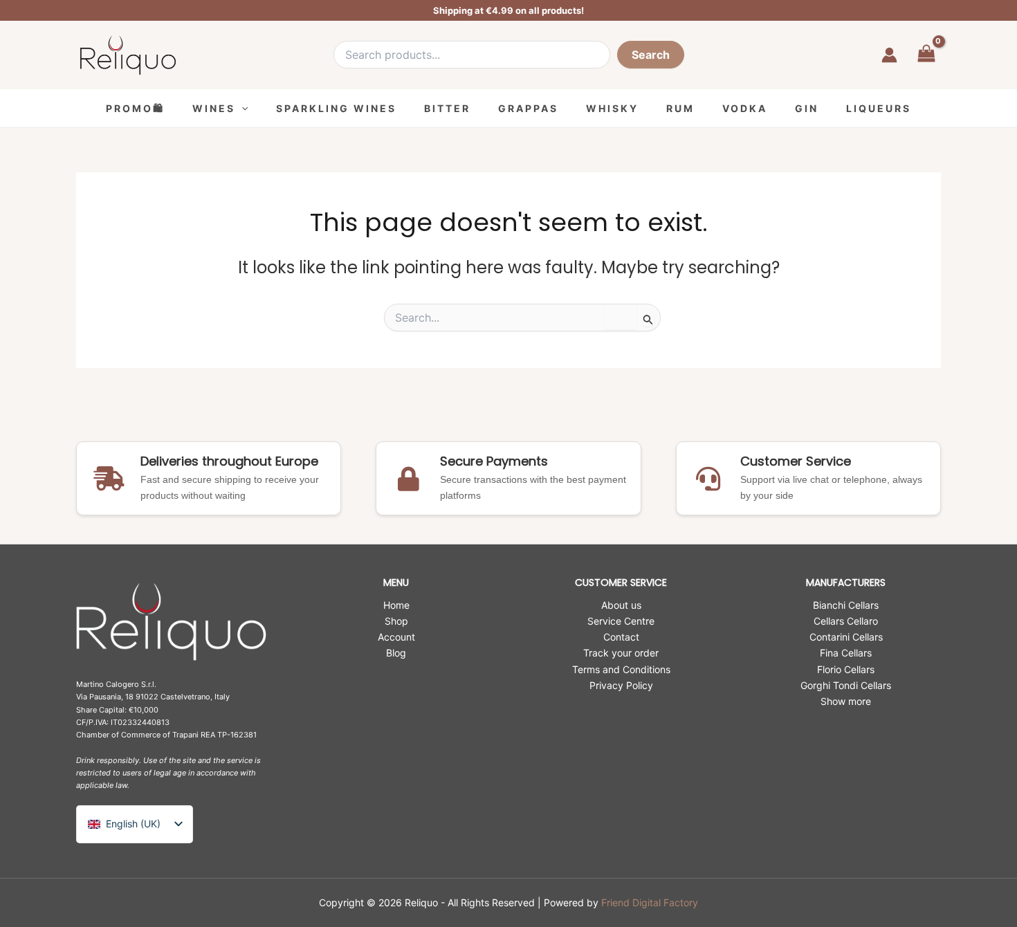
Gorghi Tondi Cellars (845, 685)
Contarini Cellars (846, 637)
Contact (621, 637)
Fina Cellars (846, 653)
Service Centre (620, 621)
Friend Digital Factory (649, 902)
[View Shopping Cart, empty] (926, 55)
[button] (241, 108)
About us (621, 605)
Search (651, 55)
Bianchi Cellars (846, 605)
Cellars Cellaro (846, 621)
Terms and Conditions (621, 669)
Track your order (621, 653)
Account (396, 637)
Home (396, 605)
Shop (396, 621)
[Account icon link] (889, 55)
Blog (396, 653)
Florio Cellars (845, 669)
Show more (846, 701)
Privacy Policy (621, 685)
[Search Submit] (648, 319)
